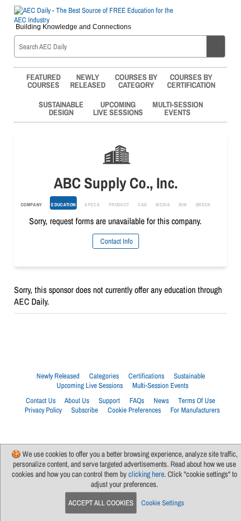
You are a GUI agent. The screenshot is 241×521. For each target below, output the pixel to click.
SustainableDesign (61, 108)
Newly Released (58, 376)
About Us (76, 400)
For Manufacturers (195, 410)
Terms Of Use (196, 400)
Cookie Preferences (134, 410)
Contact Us (40, 400)
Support (109, 400)
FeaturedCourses (43, 81)
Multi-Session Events (160, 385)
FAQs (136, 400)
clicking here (146, 474)
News (161, 400)
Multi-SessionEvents (177, 108)
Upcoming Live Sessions (90, 385)
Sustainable (189, 376)
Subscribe (84, 410)
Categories (104, 376)
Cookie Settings (162, 503)
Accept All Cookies (100, 503)
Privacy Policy (43, 410)
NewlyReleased (87, 81)
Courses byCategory (136, 81)
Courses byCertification (191, 81)
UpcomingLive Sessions (118, 108)
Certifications (146, 376)
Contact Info (116, 241)
